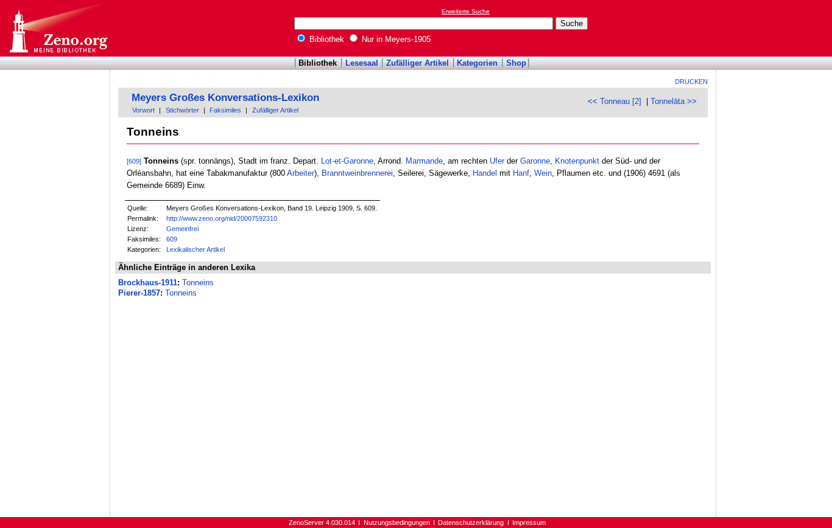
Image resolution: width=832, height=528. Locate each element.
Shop (516, 63)
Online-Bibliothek (58, 28)
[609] (134, 161)
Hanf (521, 173)
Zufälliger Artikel (417, 63)
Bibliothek (325, 39)
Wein (543, 173)
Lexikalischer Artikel (195, 249)
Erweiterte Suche (466, 11)
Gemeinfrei (182, 228)
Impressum (529, 522)
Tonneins (198, 282)
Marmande (424, 160)
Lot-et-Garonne (347, 160)
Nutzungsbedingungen (397, 522)
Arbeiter (300, 173)
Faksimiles (225, 110)
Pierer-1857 (139, 292)
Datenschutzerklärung (471, 522)
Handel (485, 173)
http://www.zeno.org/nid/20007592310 (221, 218)
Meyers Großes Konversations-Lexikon (225, 97)
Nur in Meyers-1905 (395, 39)
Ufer (497, 160)
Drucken (691, 81)
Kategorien (477, 63)
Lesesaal (361, 63)
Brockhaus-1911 (147, 282)
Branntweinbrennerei (357, 173)
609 (171, 239)
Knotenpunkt (577, 160)
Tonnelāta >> (673, 101)
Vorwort (143, 110)
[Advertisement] (776, 28)
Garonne (535, 160)
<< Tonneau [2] (614, 101)
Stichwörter (182, 110)
